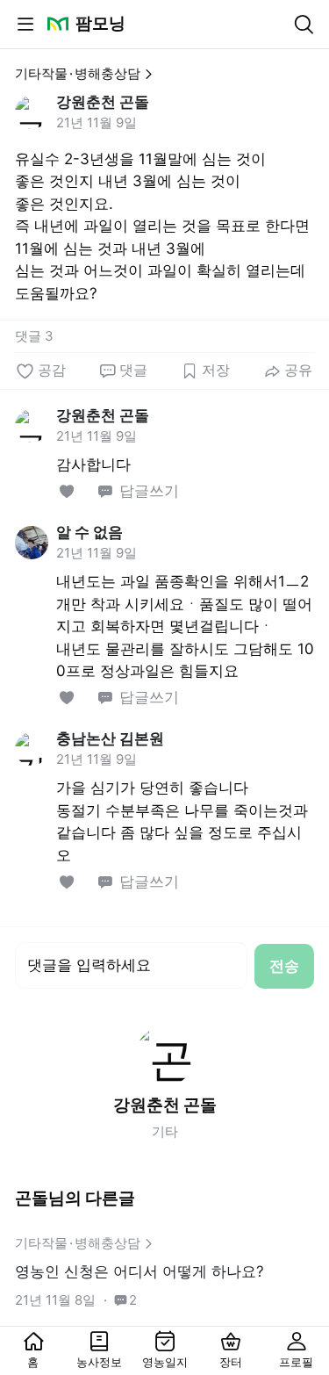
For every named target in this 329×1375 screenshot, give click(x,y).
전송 (284, 966)
